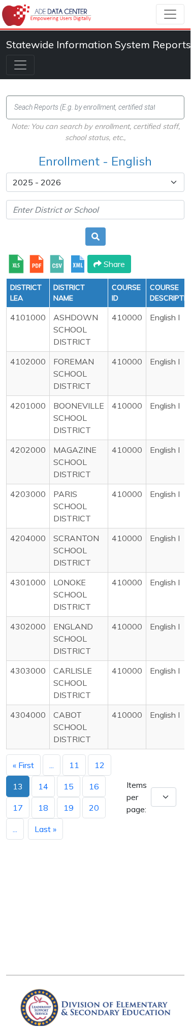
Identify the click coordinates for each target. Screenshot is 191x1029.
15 (68, 786)
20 (94, 808)
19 (68, 808)
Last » (45, 829)
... (51, 765)
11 (74, 765)
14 (43, 786)
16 (94, 786)
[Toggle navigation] (170, 14)
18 (43, 808)
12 (99, 765)
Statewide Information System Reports (98, 44)
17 (18, 808)
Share (113, 264)
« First (23, 765)
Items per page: (136, 797)
